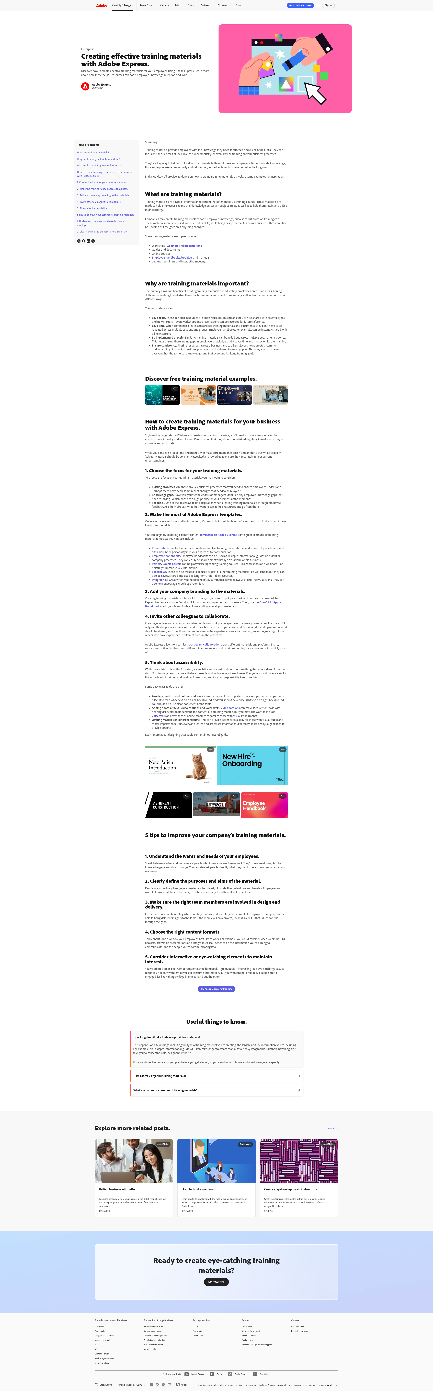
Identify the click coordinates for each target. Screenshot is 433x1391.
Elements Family (102, 1354)
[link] (79, 241)
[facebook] (151, 1384)
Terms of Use (251, 1385)
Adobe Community (250, 1335)
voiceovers (159, 716)
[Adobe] (102, 5)
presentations (193, 246)
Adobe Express (146, 5)
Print (190, 5)
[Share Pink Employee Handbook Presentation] (283, 796)
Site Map (320, 1385)
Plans (238, 5)
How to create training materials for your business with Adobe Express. (104, 173)
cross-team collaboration (204, 644)
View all (331, 1128)
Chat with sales (297, 1326)
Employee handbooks (166, 257)
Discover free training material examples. (99, 165)
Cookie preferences (267, 1385)
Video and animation (103, 1340)
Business (205, 5)
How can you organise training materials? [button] (159, 1076)
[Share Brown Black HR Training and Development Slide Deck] (283, 389)
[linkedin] (169, 1384)
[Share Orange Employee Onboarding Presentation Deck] (212, 389)
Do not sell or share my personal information (296, 1385)
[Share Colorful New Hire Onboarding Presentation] (283, 749)
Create (163, 5)
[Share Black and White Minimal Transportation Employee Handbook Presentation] (235, 796)
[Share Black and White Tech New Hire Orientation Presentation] (176, 389)
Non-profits (197, 1331)
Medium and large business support (257, 1344)
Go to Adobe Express (300, 5)
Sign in (328, 5)
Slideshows (159, 572)
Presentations (160, 548)
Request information (299, 1331)
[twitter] (163, 1384)
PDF (96, 1344)
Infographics (160, 580)
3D (96, 1349)
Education (222, 5)
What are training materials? (93, 152)
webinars (172, 246)
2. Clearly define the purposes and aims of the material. (102, 233)
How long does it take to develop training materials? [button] (166, 1037)
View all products (102, 1363)
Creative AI (99, 1326)
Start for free (216, 1282)
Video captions (230, 708)
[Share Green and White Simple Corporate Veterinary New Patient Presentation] (211, 749)
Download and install (251, 1331)
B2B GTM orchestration (153, 1344)
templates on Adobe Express (218, 535)
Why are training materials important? (98, 159)
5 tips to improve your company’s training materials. (105, 214)
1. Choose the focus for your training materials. (102, 182)
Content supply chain (152, 1331)
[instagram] (157, 1384)
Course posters (172, 564)
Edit (177, 5)
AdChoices (334, 1385)
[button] (318, 5)
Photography (100, 1331)
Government (198, 1335)
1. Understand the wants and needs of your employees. (100, 223)
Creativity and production (154, 1340)
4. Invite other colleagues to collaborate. (99, 201)
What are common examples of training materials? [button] (165, 1090)
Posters (156, 564)
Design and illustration (104, 1335)
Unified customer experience (155, 1335)
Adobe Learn (247, 1340)
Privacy (241, 1385)
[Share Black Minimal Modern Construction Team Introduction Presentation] (188, 796)
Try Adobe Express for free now (216, 988)
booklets (186, 257)
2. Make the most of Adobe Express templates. (102, 188)
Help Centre (247, 1326)
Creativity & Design (121, 5)
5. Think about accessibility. (92, 208)
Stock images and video (104, 1358)
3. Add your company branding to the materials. (103, 195)
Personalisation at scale (153, 1326)
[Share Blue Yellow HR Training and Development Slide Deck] (247, 389)
